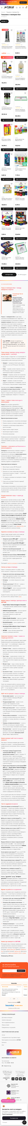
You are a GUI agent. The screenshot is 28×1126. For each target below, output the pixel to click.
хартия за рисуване (12, 563)
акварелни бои (20, 526)
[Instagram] (16, 1078)
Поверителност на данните (8, 1027)
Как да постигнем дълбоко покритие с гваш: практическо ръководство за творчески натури (18, 300)
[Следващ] (17, 999)
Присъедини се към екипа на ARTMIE (11, 1040)
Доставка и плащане (7, 1017)
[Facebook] (12, 1078)
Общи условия (5, 1025)
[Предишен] (10, 999)
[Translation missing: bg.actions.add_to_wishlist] (11, 30)
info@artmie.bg (7, 1065)
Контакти (4, 1042)
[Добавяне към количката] (7, 57)
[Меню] (1, 7)
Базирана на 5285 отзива (14, 1008)
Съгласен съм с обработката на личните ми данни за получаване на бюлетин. (12, 975)
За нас (3, 1035)
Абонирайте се (21, 970)
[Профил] (20, 7)
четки (20, 596)
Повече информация (7, 1114)
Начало (3, 12)
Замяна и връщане (6, 1020)
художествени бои (11, 949)
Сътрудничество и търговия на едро (11, 1037)
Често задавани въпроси (8, 1022)
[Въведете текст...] (16, 7)
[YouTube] (20, 1078)
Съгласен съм (14, 1118)
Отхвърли (5, 1122)
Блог (3, 1045)
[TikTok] (24, 1078)
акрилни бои (17, 951)
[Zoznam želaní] (23, 7)
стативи (24, 953)
